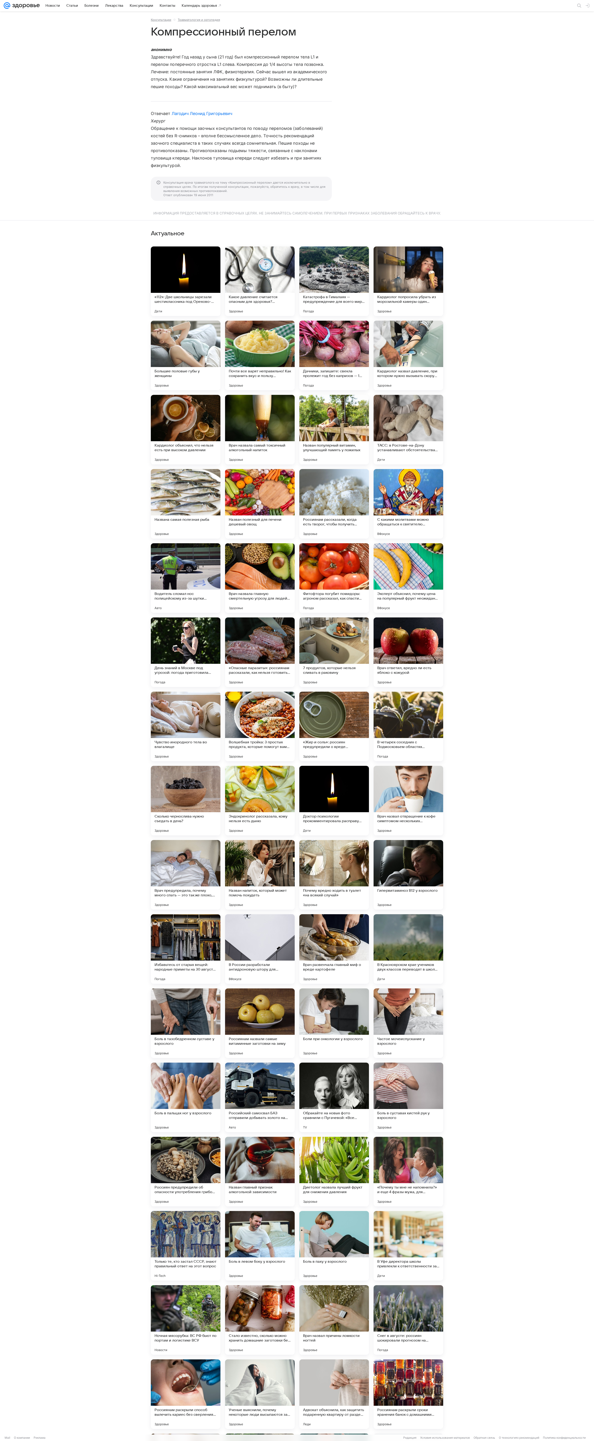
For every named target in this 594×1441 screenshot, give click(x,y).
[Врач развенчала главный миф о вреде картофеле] (334, 949)
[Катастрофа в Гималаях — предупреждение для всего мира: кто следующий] (334, 281)
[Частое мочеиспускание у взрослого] (408, 1023)
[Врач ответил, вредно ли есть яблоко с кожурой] (408, 652)
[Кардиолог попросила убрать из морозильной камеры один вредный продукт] (408, 281)
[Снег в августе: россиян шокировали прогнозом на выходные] (408, 1320)
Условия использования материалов (445, 1437)
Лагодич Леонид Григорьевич (202, 113)
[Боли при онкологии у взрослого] (334, 1023)
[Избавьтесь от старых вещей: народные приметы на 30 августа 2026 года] (185, 949)
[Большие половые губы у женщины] (185, 355)
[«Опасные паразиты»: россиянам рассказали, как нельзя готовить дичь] (260, 652)
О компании (22, 1437)
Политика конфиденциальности (564, 1437)
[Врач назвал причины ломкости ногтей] (334, 1320)
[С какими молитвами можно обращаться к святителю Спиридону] (408, 504)
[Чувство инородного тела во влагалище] (185, 726)
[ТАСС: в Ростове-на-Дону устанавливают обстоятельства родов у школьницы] (408, 429)
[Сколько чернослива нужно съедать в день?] (185, 800)
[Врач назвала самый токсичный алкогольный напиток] (260, 429)
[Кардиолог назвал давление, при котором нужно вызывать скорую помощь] (408, 355)
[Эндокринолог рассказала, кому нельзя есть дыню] (260, 800)
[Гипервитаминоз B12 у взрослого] (408, 875)
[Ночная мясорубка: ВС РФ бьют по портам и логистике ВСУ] (185, 1320)
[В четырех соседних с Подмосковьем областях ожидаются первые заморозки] (408, 726)
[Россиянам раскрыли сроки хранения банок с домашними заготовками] (408, 1394)
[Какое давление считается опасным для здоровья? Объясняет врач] (260, 281)
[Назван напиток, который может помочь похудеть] (260, 875)
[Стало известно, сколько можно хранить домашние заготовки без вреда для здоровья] (260, 1320)
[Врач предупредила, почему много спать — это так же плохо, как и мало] (185, 875)
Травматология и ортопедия (199, 20)
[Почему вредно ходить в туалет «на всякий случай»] (334, 875)
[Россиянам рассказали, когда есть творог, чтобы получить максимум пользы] (334, 504)
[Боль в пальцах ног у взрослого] (185, 1097)
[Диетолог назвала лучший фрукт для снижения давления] (334, 1171)
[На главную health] (25, 5)
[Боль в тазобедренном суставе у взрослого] (185, 1023)
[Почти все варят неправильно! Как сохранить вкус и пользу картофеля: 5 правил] (260, 355)
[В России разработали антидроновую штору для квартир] (260, 949)
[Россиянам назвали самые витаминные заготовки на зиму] (260, 1023)
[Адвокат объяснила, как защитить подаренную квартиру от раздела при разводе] (334, 1394)
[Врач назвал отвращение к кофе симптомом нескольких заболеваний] (408, 800)
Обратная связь (484, 1437)
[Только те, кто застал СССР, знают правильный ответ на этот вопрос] (185, 1246)
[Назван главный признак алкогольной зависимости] (260, 1171)
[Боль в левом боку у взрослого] (260, 1246)
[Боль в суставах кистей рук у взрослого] (408, 1097)
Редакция (409, 1437)
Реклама (39, 1437)
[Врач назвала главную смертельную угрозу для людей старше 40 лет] (260, 578)
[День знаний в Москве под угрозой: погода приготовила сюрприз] (185, 652)
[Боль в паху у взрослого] (334, 1246)
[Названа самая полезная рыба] (185, 504)
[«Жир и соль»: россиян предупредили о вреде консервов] (334, 726)
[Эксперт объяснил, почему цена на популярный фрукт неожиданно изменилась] (408, 578)
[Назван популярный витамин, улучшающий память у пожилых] (334, 429)
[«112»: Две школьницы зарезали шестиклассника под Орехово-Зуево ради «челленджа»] (185, 281)
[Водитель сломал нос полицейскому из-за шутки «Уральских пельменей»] (185, 578)
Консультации (161, 20)
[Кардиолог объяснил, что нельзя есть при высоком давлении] (185, 429)
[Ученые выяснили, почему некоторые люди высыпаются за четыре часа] (260, 1394)
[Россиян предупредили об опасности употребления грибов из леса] (185, 1171)
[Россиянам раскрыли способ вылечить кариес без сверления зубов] (185, 1394)
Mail (7, 1437)
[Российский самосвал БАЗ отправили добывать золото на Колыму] (260, 1097)
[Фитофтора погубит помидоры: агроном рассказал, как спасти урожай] (334, 578)
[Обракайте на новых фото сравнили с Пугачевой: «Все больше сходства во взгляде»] (334, 1097)
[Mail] (7, 5)
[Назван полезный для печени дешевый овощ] (260, 504)
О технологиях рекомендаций (519, 1437)
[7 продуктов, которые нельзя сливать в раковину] (334, 652)
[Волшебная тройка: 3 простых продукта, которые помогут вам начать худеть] (260, 726)
